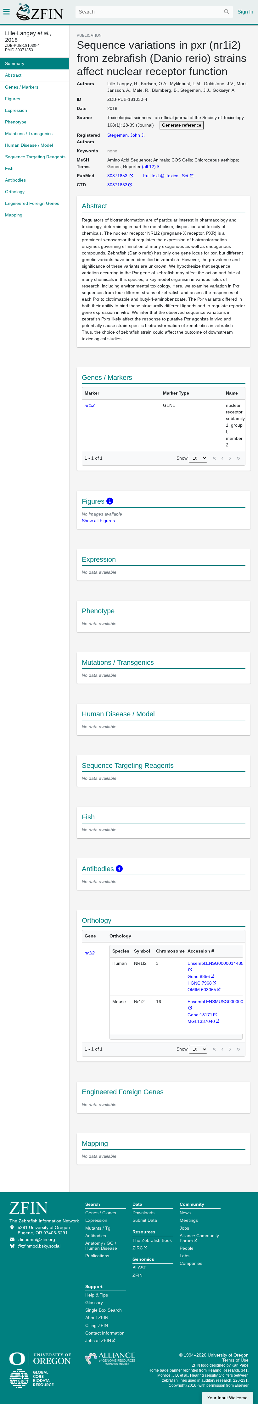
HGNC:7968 (200, 983)
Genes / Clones (100, 1212)
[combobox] (154, 12)
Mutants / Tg (97, 1228)
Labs (184, 1255)
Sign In (245, 11)
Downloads (143, 1212)
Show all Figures (98, 520)
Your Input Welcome (227, 1398)
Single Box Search (103, 1310)
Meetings (189, 1220)
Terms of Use (235, 1360)
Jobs (184, 1228)
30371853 (118, 175)
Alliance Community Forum (199, 1238)
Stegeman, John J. (126, 135)
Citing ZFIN (96, 1325)
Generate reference (181, 125)
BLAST (139, 1267)
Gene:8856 (199, 976)
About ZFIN (96, 1317)
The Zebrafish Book (152, 1240)
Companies (191, 1263)
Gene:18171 (200, 1014)
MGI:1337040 (201, 1021)
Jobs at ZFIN (98, 1340)
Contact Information (105, 1333)
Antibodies (95, 1235)
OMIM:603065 (202, 989)
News (185, 1212)
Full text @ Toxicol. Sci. (166, 175)
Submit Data (144, 1220)
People (187, 1248)
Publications (97, 1255)
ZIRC (137, 1247)
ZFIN (137, 1275)
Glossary (94, 1302)
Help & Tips (96, 1294)
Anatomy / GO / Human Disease (101, 1246)
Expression (96, 1220)
